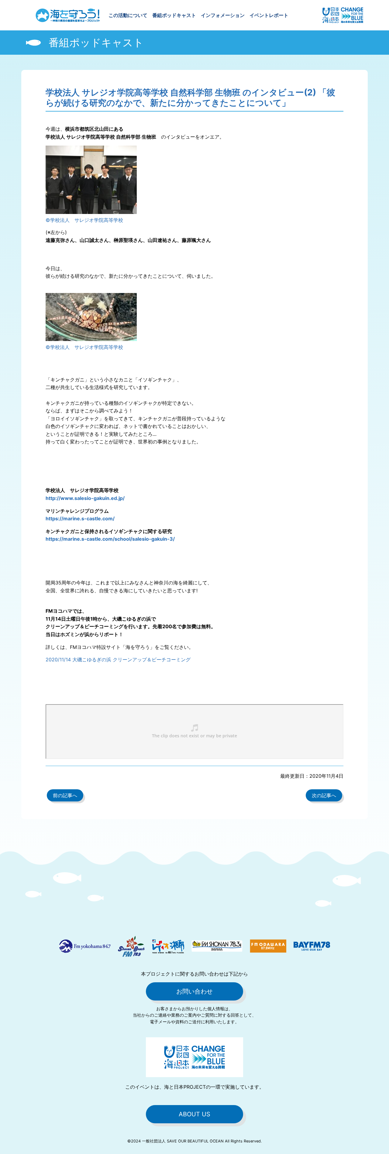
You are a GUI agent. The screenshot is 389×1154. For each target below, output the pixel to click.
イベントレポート (269, 15)
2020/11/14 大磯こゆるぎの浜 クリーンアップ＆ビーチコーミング (118, 659)
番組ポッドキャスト (174, 15)
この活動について (127, 15)
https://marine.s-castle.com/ (80, 518)
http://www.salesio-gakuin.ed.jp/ (85, 498)
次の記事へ (324, 795)
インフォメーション (223, 15)
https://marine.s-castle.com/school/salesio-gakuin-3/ (110, 539)
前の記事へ (65, 795)
